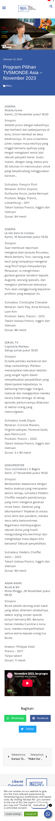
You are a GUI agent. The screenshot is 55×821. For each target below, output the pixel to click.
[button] (4, 8)
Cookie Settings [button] (13, 814)
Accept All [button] (31, 814)
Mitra (9, 85)
